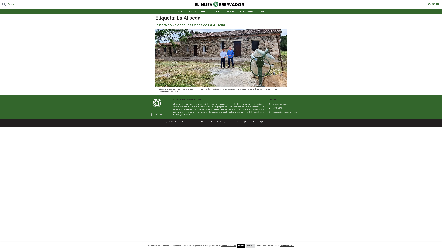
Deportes (205, 11)
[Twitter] (433, 4)
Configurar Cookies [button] (287, 246)
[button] (44, 4)
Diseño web (205, 122)
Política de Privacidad (253, 122)
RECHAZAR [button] (250, 246)
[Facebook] (429, 4)
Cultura (218, 11)
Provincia (192, 11)
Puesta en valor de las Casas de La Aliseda (190, 25)
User (278, 122)
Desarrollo (215, 122)
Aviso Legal (240, 122)
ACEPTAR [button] (241, 246)
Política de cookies (269, 122)
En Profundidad (246, 11)
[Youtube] (437, 4)
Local (180, 11)
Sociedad (230, 11)
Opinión (261, 11)
